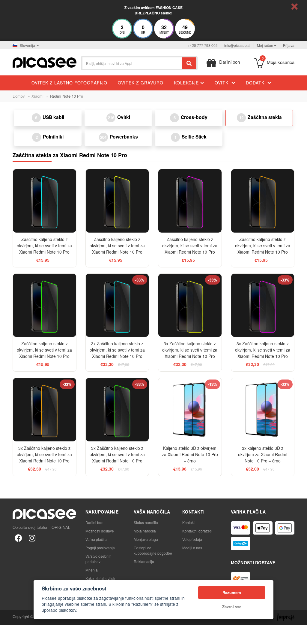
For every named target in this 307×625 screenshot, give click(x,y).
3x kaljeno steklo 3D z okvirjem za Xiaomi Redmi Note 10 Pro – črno (262, 454)
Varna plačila (96, 539)
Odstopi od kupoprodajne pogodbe (153, 550)
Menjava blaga (146, 539)
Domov (19, 96)
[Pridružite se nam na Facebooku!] (18, 537)
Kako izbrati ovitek (100, 578)
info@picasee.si (237, 45)
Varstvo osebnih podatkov (98, 558)
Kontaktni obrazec (197, 530)
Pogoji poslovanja (100, 547)
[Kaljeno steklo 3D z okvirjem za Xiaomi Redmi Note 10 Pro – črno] (190, 409)
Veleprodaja (192, 539)
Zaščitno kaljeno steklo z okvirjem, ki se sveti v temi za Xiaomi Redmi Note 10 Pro (44, 245)
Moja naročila (145, 530)
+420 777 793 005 (203, 45)
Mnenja (91, 569)
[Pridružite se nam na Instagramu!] (32, 537)
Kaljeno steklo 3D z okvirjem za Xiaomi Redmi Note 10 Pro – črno (190, 454)
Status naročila (146, 522)
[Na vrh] (8, 617)
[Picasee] (44, 61)
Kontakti (188, 522)
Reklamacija (144, 561)
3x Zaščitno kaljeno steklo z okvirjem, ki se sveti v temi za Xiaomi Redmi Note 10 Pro (117, 349)
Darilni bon (94, 522)
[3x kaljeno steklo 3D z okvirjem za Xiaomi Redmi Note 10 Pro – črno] (262, 409)
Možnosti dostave (99, 530)
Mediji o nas (192, 547)
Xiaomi (37, 96)
